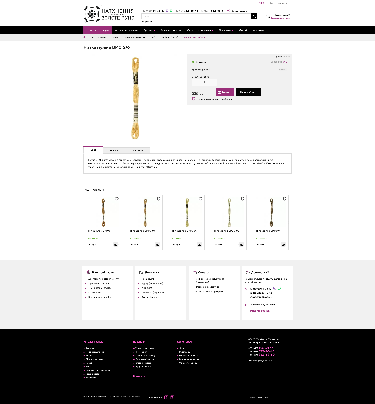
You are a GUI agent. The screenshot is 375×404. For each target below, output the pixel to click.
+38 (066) (213, 11)
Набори (89, 363)
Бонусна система (171, 30)
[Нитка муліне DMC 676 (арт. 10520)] (135, 97)
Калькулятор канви (126, 30)
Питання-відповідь (144, 359)
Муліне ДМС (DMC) (169, 37)
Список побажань (188, 363)
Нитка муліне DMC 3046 (185, 231)
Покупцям (225, 30)
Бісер (88, 366)
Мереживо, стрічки (95, 352)
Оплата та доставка (199, 30)
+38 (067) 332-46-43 (261, 293)
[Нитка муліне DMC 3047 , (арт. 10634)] (229, 212)
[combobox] (199, 16)
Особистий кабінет (188, 355)
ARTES (258, 397)
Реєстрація (282, 3)
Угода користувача (144, 348)
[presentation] (287, 222)
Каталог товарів (99, 30)
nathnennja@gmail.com (262, 304)
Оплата (114, 150)
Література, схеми (95, 359)
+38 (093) (153, 11)
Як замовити (141, 352)
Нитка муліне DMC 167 (100, 231)
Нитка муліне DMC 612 (352, 231)
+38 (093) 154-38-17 (260, 288)
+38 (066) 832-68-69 (261, 297)
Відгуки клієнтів (143, 366)
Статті (243, 30)
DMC (153, 37)
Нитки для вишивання (135, 37)
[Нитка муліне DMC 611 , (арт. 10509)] (313, 212)
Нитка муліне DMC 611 (309, 231)
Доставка (137, 150)
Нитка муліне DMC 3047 (226, 231)
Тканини (90, 348)
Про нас (148, 30)
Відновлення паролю (189, 359)
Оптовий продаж (143, 363)
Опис (93, 150)
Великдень (91, 377)
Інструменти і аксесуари (98, 370)
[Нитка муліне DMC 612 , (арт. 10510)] (355, 212)
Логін (182, 348)
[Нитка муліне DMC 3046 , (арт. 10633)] (187, 212)
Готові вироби (93, 374)
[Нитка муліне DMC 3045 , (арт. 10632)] (145, 212)
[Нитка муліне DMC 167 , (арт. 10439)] (103, 212)
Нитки (115, 37)
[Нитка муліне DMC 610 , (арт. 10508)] (271, 212)
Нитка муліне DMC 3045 (143, 231)
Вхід (271, 3)
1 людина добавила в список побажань (214, 99)
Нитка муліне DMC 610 (268, 231)
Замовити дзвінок (240, 11)
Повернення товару (145, 355)
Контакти (258, 30)
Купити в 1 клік (248, 92)
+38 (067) (186, 11)
